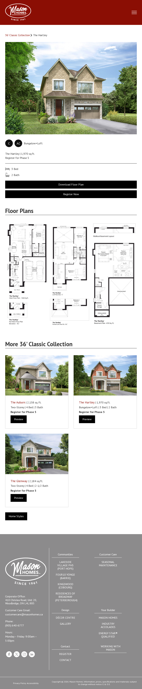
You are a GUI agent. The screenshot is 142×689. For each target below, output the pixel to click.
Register (65, 654)
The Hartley (87, 402)
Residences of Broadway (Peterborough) (66, 597)
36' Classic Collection (17, 35)
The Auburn (18, 402)
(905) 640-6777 (14, 625)
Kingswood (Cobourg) (65, 585)
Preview (18, 419)
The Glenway (19, 481)
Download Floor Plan (71, 184)
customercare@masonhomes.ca (24, 614)
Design (65, 610)
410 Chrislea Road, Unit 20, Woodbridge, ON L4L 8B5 (21, 601)
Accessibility (33, 683)
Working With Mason (110, 648)
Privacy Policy (19, 683)
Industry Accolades (108, 625)
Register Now (71, 194)
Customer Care (108, 554)
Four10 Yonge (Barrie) (65, 576)
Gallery (65, 623)
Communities (65, 554)
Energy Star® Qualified (108, 634)
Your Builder (108, 610)
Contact (65, 646)
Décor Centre (65, 617)
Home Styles (16, 516)
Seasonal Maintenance (108, 563)
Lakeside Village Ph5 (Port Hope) (65, 565)
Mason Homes (108, 617)
